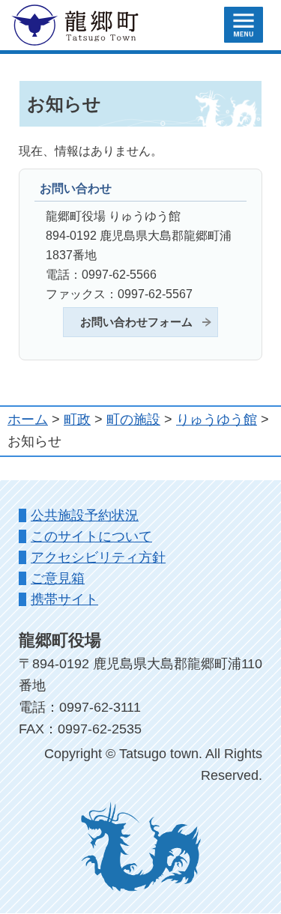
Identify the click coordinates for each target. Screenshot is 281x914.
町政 (77, 419)
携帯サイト (64, 599)
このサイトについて (91, 536)
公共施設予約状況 (85, 515)
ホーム (27, 419)
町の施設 (133, 419)
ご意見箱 (58, 578)
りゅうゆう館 (216, 419)
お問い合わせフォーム (136, 322)
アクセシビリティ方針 (98, 557)
